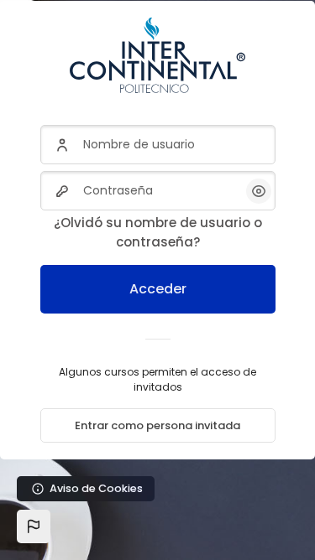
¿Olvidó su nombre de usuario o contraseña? (158, 232)
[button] (33, 526)
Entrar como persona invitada (157, 425)
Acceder (157, 288)
